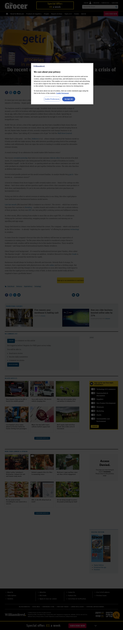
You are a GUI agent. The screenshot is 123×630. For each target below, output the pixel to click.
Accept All (69, 99)
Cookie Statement (62, 93)
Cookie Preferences (52, 99)
